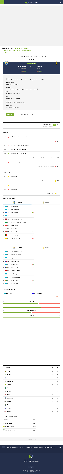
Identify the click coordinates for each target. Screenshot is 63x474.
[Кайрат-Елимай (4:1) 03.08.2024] (41, 71)
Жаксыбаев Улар (15, 209)
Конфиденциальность (50, 447)
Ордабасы (10, 381)
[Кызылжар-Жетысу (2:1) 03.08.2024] (24, 71)
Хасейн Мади (14, 162)
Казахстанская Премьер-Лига (21, 50)
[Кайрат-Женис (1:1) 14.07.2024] (39, 71)
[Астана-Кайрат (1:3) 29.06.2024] (38, 71)
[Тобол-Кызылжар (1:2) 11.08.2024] (25, 71)
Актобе (9, 377)
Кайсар (9, 394)
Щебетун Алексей (22, 137)
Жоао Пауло (51, 166)
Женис (9, 401)
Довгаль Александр (16, 254)
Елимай (9, 388)
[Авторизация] (61, 2)
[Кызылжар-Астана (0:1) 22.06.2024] (21, 71)
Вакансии (15, 447)
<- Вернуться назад (31, 439)
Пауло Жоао (8, 423)
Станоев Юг (41, 141)
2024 (8, 50)
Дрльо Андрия (14, 153)
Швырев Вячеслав (42, 166)
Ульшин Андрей (47, 124)
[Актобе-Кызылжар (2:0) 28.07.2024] (23, 71)
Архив (59, 447)
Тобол (9, 384)
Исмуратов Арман (10, 93)
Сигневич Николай (10, 430)
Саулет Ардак (23, 149)
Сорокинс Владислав (16, 219)
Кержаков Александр (40, 293)
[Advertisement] (31, 26)
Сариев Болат (9, 84)
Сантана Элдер (50, 193)
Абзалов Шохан (14, 149)
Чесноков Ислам (9, 426)
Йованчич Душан (25, 145)
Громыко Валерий (49, 141)
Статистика (29, 447)
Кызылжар (19, 48)
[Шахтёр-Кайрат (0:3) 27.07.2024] (40, 71)
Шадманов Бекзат (16, 258)
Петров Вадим (14, 206)
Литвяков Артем (15, 261)
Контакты (21, 447)
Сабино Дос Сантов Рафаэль (18, 185)
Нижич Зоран (14, 176)
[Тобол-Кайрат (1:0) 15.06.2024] (37, 71)
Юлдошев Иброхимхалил (48, 180)
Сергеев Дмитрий (37, 157)
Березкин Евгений (15, 270)
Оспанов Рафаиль (15, 145)
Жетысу (9, 404)
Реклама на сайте (38, 447)
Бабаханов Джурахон (16, 251)
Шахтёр (9, 411)
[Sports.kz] (31, 2)
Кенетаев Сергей (10, 107)
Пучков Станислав (11, 102)
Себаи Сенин (14, 137)
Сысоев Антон (28, 89)
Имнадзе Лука (14, 225)
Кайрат (26, 48)
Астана (9, 374)
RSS (32, 450)
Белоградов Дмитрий (11, 89)
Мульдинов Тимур (15, 277)
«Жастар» (8, 79)
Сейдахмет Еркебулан (47, 126)
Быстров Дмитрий (10, 98)
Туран (8, 408)
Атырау (9, 391)
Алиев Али (9, 293)
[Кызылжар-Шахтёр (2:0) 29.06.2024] (22, 71)
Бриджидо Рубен (23, 153)
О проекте (8, 447)
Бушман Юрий (22, 162)
